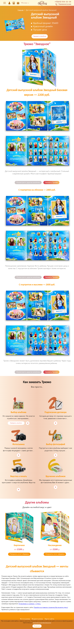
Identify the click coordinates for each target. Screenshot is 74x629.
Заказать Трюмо (51, 182)
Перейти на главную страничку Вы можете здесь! (51, 607)
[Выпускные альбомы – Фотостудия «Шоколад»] (42, 3)
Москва (24, 3)
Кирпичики (19, 545)
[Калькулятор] (14, 3)
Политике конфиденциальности (42, 622)
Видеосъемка (37, 619)
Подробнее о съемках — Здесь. (29, 604)
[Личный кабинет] (9, 3)
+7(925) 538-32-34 (63, 2)
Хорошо (37, 626)
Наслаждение (55, 545)
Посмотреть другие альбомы (28, 182)
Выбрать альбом (16, 423)
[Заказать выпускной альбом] (18, 3)
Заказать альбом (39, 36)
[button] (5, 532)
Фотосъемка (25, 619)
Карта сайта (49, 619)
